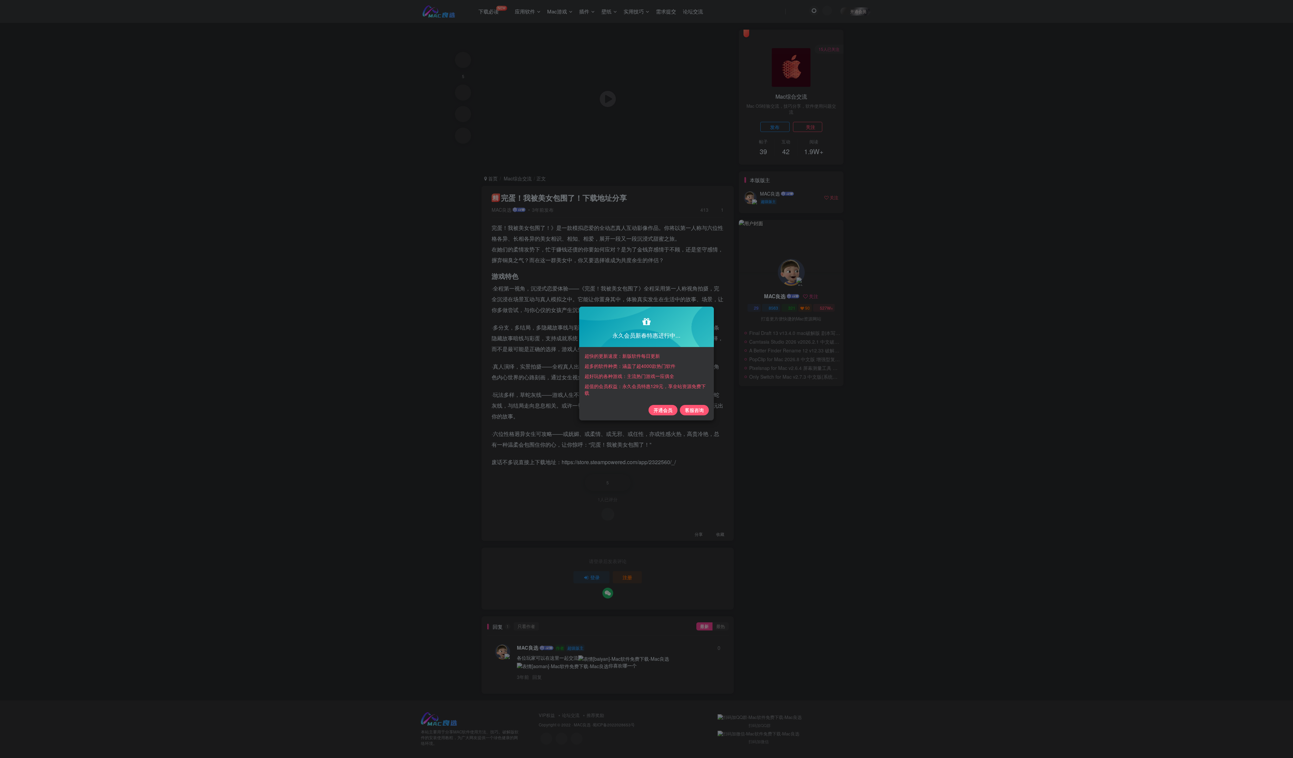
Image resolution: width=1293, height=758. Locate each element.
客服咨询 (694, 410)
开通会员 (663, 410)
